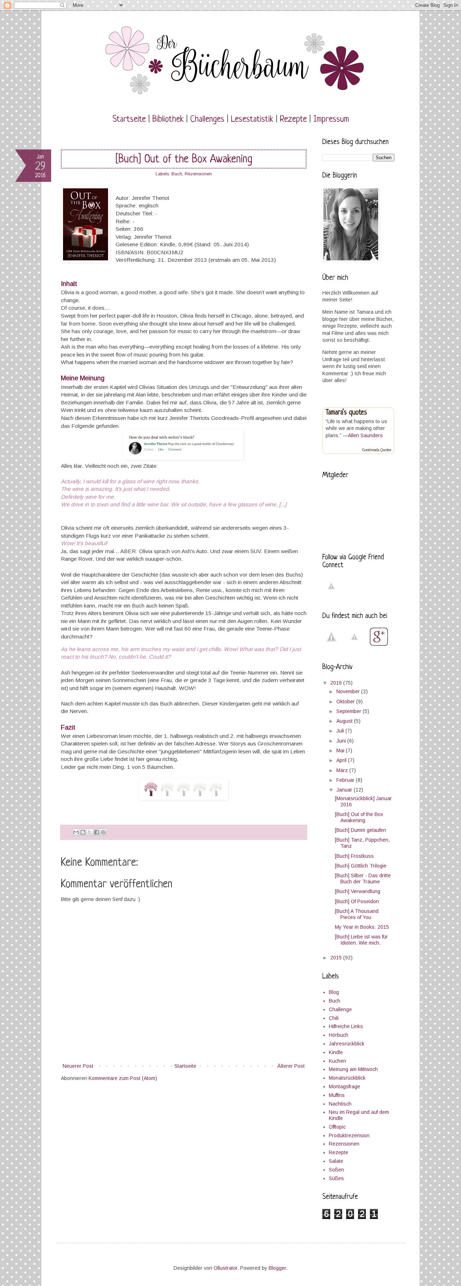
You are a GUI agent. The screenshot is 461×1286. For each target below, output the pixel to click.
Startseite (129, 119)
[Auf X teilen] (89, 832)
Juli (340, 731)
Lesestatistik (252, 119)
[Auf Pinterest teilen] (103, 832)
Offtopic (337, 1127)
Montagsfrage (344, 1086)
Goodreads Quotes (376, 450)
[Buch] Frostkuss (354, 856)
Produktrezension (349, 1135)
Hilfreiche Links (346, 1026)
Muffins (337, 1095)
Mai (341, 750)
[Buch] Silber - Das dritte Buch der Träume (363, 878)
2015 (336, 957)
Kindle (336, 1052)
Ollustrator (225, 1268)
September (349, 711)
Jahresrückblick (346, 1044)
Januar (345, 790)
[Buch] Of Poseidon (357, 901)
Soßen (336, 1170)
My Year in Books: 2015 (362, 927)
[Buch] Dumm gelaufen (360, 830)
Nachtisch (340, 1104)
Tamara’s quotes (346, 413)
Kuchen (337, 1061)
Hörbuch (338, 1035)
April (342, 760)
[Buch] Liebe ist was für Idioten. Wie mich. (361, 940)
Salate (336, 1161)
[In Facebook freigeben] (96, 832)
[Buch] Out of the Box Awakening (359, 817)
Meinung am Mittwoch (353, 1069)
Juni (341, 741)
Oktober (346, 701)
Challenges (207, 119)
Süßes (336, 1178)
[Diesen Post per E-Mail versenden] (76, 832)
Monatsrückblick (347, 1078)
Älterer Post (291, 1066)
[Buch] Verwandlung (357, 891)
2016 (336, 683)
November (348, 691)
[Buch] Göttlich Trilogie (360, 866)
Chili (334, 1018)
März (342, 770)
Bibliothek (168, 119)
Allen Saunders (365, 435)
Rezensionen (198, 173)
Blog (334, 992)
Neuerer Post (78, 1066)
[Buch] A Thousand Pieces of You (357, 914)
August (345, 721)
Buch (176, 173)
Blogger (277, 1268)
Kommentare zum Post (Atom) (123, 1078)
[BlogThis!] (82, 832)
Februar (346, 780)
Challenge (340, 1009)
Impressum (331, 119)
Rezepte (293, 119)
